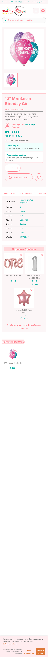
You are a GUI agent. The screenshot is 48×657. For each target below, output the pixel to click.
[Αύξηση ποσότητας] (17, 168)
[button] (24, 147)
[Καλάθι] (43, 10)
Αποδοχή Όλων (40, 651)
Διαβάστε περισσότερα (10, 644)
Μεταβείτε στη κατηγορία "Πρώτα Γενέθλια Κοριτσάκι (24, 326)
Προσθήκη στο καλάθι (21, 177)
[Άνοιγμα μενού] (36, 10)
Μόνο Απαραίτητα (29, 651)
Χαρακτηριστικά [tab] (9, 193)
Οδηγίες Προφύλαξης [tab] (26, 193)
